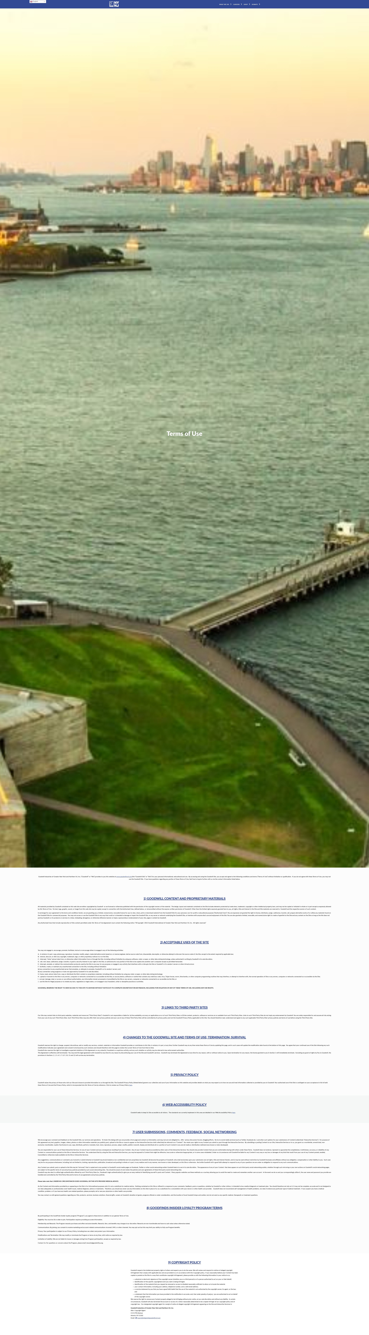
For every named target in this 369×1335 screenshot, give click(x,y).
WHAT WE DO (224, 4)
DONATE (255, 4)
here (130, 1085)
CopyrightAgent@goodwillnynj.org (148, 1318)
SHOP (246, 4)
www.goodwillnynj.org (124, 876)
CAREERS (236, 4)
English (35, 1)
